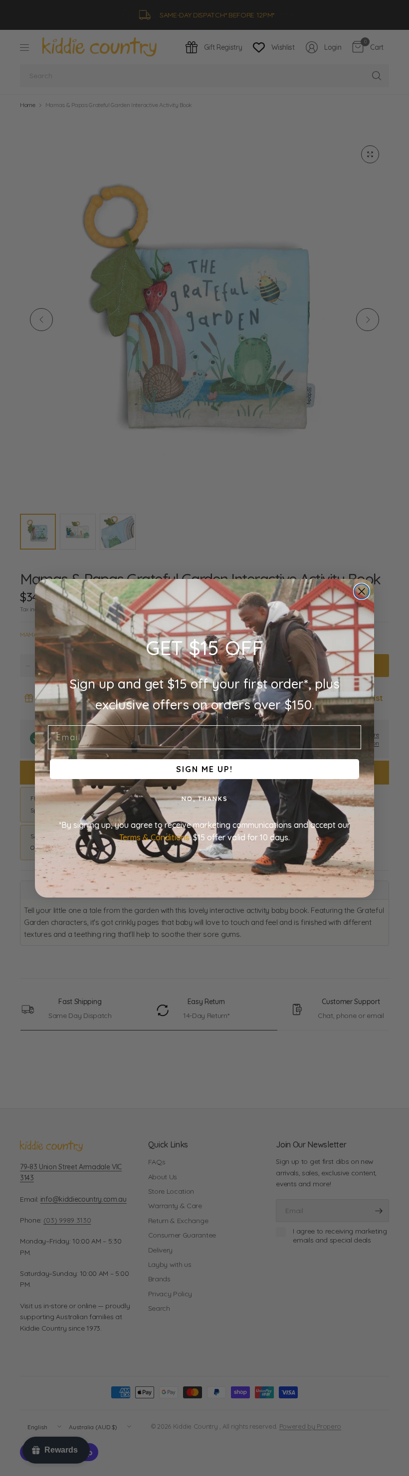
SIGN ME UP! (204, 769)
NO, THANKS (205, 798)
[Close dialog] (361, 591)
